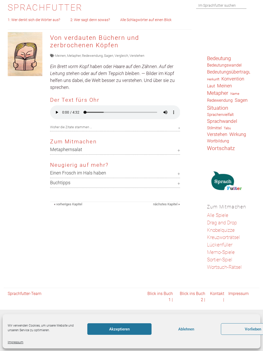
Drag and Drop (222, 223)
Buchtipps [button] (60, 182)
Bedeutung (219, 58)
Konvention (232, 78)
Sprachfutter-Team (24, 293)
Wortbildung (218, 140)
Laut (211, 86)
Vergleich (121, 56)
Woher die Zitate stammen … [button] (71, 127)
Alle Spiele (217, 215)
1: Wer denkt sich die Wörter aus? (34, 20)
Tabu (227, 128)
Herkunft (213, 79)
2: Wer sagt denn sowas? (90, 20)
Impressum (15, 342)
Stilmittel (214, 128)
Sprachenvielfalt (220, 114)
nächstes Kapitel (165, 204)
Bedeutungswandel (224, 65)
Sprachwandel (222, 121)
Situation (217, 108)
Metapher (74, 56)
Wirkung (237, 134)
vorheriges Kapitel (69, 204)
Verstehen (136, 56)
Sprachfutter (45, 8)
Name (234, 94)
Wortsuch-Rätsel (224, 267)
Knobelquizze (221, 230)
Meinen (60, 56)
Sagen (108, 56)
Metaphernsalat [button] (66, 149)
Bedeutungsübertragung (231, 72)
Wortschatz (221, 148)
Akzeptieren (119, 329)
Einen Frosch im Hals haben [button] (78, 173)
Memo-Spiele (221, 252)
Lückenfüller (219, 245)
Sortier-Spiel (219, 260)
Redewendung (92, 56)
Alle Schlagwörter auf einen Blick (146, 20)
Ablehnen (186, 329)
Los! (252, 5)
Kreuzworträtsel (223, 237)
